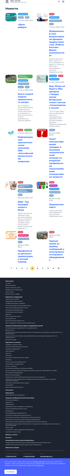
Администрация (10, 285)
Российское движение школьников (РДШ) (18, 368)
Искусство (53, 185)
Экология (28, 130)
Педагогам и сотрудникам (13, 297)
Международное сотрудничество (16, 413)
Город (52, 14)
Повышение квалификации (14, 310)
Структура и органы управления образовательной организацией (26, 421)
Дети (27, 17)
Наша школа (9, 281)
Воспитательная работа (12, 375)
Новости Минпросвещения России (16, 308)
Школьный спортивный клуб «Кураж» (17, 383)
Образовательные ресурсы (14, 301)
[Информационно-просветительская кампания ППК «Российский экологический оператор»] (11, 133)
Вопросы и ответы (11, 434)
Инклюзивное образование (14, 372)
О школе (8, 283)
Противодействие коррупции (15, 395)
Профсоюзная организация (14, 312)
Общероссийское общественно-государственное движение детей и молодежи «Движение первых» (30, 380)
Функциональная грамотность (15, 320)
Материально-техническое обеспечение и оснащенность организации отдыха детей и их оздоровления (33, 333)
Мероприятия (9, 351)
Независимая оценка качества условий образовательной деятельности (28, 442)
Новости (8, 353)
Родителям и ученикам (13, 342)
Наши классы (9, 292)
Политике (40, 465)
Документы (9, 402)
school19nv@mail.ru (46, 456)
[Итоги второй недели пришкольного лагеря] (11, 79)
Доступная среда (10, 339)
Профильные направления (14, 290)
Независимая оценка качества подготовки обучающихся (23, 444)
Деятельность (9, 330)
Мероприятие (23, 14)
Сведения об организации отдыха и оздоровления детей (24, 326)
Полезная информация (12, 349)
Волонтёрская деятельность (14, 387)
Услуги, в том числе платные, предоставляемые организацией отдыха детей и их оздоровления (31, 336)
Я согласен (11, 472)
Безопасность (23, 235)
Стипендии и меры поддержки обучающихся (19, 429)
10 (58, 268)
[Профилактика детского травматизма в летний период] (11, 235)
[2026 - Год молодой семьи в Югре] (11, 185)
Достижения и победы (12, 294)
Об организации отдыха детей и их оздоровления (21, 328)
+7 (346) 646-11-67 (10, 456)
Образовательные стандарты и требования (19, 406)
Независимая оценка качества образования (19, 440)
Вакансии (8, 314)
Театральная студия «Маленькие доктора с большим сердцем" (25, 377)
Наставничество (10, 318)
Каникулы (8, 355)
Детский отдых (24, 83)
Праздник (53, 75)
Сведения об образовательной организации (19, 398)
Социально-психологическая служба (17, 357)
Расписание (9, 390)
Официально (9, 393)
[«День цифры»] (11, 17)
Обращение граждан (12, 447)
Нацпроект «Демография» (23, 191)
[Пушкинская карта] (42, 185)
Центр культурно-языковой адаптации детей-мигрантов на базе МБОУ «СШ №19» (31, 370)
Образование (9, 404)
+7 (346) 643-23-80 (29, 456)
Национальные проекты (24, 186)
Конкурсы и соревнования (23, 76)
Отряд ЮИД (9, 385)
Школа (21, 17)
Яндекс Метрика (39, 462)
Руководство (9, 411)
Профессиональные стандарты (15, 303)
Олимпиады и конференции (14, 364)
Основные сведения (11, 400)
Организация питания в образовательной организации (23, 417)
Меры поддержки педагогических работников (20, 323)
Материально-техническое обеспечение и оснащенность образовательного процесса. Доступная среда (32, 424)
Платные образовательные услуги (16, 408)
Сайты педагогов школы (13, 316)
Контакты (8, 437)
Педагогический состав (13, 287)
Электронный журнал (12, 299)
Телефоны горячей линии (13, 344)
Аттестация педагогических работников (18, 305)
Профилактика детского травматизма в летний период (25, 256)
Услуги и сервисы (11, 366)
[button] (59, 2)
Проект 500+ (9, 427)
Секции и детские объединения (15, 362)
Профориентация (55, 20)
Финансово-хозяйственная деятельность (18, 415)
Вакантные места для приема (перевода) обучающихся (22, 419)
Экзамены (8, 359)
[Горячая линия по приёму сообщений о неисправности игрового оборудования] (42, 235)
